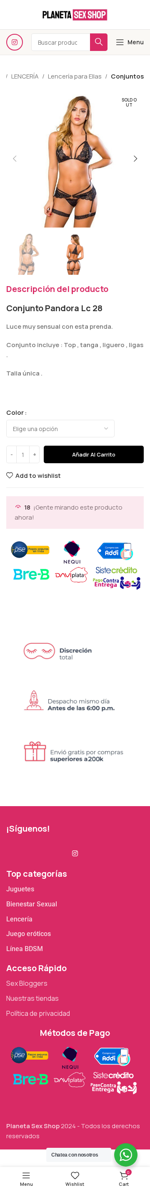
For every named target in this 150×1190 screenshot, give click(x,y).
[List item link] (75, 889)
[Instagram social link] (14, 42)
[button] (14, 158)
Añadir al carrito (93, 454)
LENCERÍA (25, 76)
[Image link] (73, 1069)
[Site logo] (75, 14)
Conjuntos (127, 76)
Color (15, 412)
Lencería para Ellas (75, 76)
